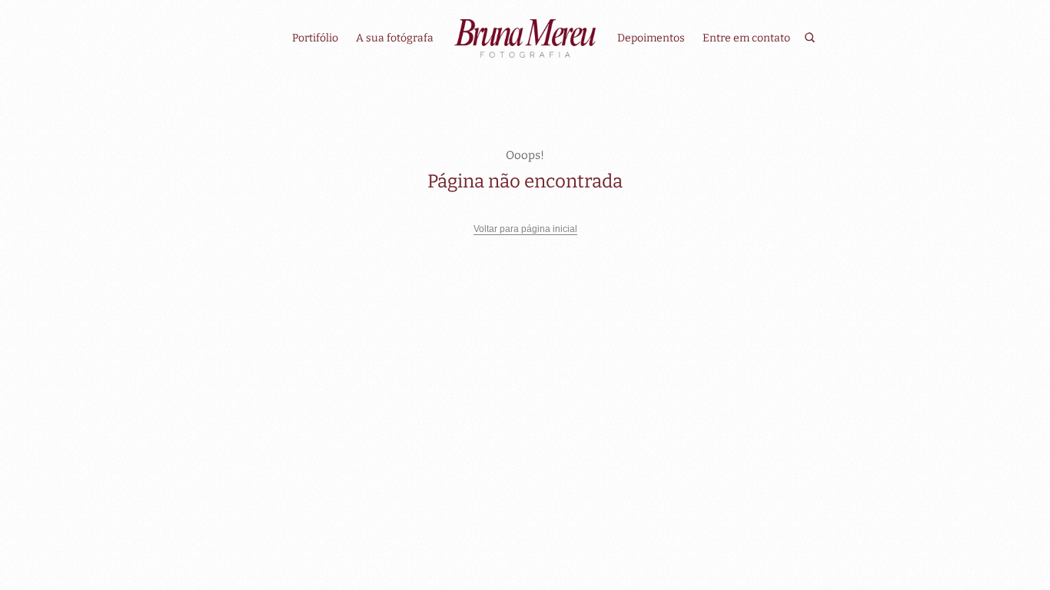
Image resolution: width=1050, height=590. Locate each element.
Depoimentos (651, 38)
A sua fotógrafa (395, 38)
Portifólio (315, 38)
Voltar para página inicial (525, 229)
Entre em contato (746, 38)
